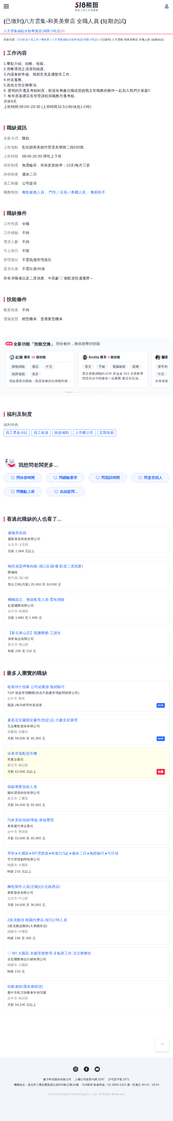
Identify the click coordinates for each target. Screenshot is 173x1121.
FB (86, 1069)
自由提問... (69, 491)
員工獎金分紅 (17, 432)
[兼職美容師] (86, 542)
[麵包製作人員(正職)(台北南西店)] (86, 896)
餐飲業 (45, 39)
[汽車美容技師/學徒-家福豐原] (86, 829)
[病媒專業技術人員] (86, 796)
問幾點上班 (25, 491)
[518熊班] (87, 6)
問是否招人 (153, 477)
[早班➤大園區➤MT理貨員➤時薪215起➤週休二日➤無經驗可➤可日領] (86, 863)
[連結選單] (6, 6)
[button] (69, 392)
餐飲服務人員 (33, 192)
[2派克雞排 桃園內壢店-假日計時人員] (86, 929)
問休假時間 (25, 477)
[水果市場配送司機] (86, 763)
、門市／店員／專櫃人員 (65, 192)
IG (75, 1069)
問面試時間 (110, 477)
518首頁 (23, 39)
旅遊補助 (61, 432)
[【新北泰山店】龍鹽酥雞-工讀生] (86, 642)
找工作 (34, 39)
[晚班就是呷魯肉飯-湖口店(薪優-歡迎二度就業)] (86, 575)
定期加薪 (106, 432)
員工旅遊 (41, 432)
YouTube (97, 1069)
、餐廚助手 (96, 192)
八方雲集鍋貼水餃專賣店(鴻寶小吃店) (75, 39)
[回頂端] (162, 1044)
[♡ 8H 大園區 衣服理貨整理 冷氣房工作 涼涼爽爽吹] (86, 963)
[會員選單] (166, 6)
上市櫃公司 (84, 432)
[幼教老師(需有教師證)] (86, 996)
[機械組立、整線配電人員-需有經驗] (86, 609)
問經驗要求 (68, 477)
